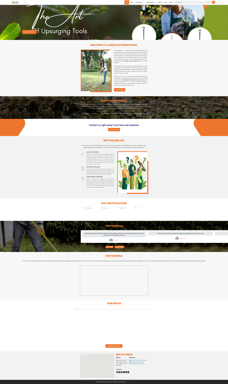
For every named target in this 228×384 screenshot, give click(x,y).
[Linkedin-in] (126, 372)
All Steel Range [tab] (95, 113)
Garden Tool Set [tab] (104, 113)
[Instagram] (124, 372)
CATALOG (160, 2)
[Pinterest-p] (128, 372)
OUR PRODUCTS (138, 2)
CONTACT (171, 2)
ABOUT (131, 2)
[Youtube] (122, 372)
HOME (126, 2)
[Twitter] (119, 372)
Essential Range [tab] (85, 113)
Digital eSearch (129, 381)
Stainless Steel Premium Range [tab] (135, 113)
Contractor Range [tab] (113, 113)
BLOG (165, 2)
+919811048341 (143, 360)
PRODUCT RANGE (150, 2)
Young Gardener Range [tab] (123, 113)
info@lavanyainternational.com (138, 362)
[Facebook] (117, 372)
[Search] (213, 2)
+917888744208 (135, 360)
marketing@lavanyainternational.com (136, 363)
